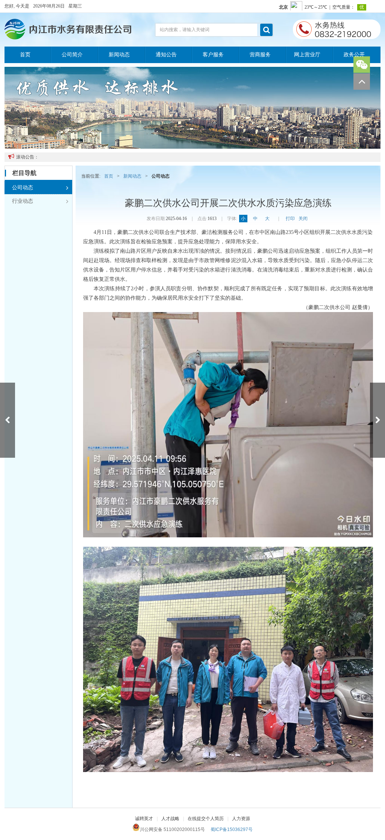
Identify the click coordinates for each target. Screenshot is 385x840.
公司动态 (40, 188)
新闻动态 (119, 54)
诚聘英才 (144, 818)
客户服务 (213, 54)
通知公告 (166, 54)
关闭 (303, 218)
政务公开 (354, 54)
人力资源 (241, 818)
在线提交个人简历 (206, 818)
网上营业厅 (307, 54)
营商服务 (260, 54)
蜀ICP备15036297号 (232, 829)
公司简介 (72, 54)
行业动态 (40, 201)
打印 (290, 218)
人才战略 (170, 818)
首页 (25, 54)
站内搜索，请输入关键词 (184, 29)
